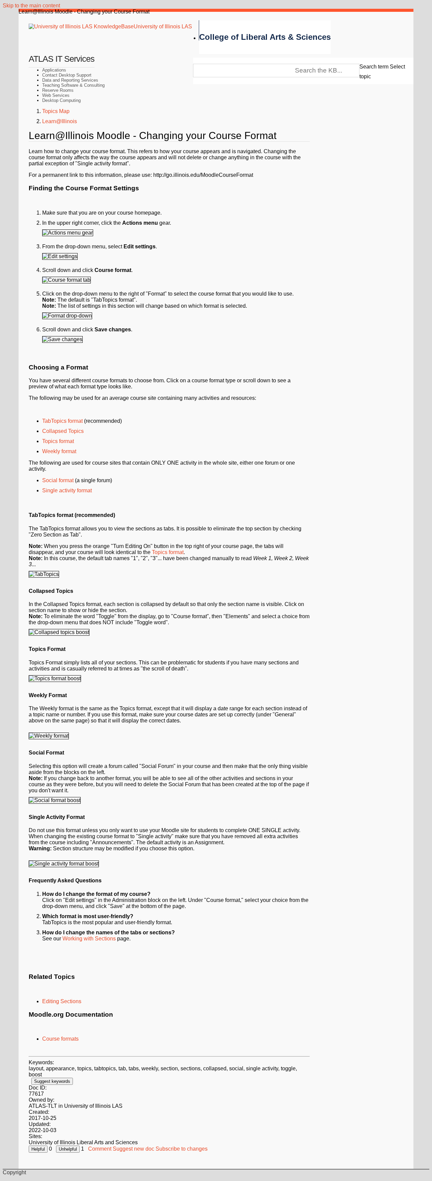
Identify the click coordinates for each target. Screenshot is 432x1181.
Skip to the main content (31, 5)
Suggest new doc (133, 1149)
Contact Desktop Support (66, 75)
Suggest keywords (52, 1081)
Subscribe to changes (182, 1149)
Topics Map (56, 111)
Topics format (58, 441)
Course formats (60, 1039)
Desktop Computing (61, 100)
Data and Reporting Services (70, 80)
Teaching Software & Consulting (73, 85)
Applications (54, 70)
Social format (58, 480)
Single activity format (67, 490)
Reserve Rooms (58, 90)
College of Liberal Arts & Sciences (265, 37)
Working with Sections (89, 938)
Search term (373, 67)
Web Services (56, 95)
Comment (99, 1149)
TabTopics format (62, 421)
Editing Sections (61, 1001)
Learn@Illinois (59, 121)
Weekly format (59, 451)
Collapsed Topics (63, 431)
